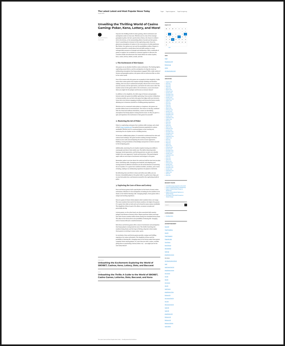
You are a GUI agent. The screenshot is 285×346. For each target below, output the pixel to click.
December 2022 (169, 150)
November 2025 (169, 95)
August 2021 (169, 172)
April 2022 (168, 159)
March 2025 (169, 108)
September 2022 (170, 155)
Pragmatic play (168, 239)
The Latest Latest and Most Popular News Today (124, 11)
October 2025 (169, 97)
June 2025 (168, 103)
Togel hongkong (182, 11)
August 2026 (169, 81)
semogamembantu (103, 37)
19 (172, 39)
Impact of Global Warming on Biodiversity (176, 187)
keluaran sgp (168, 65)
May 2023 (168, 142)
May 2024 (168, 124)
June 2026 (168, 85)
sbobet (166, 68)
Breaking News (169, 216)
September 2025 (170, 99)
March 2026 (169, 89)
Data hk (166, 233)
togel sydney (168, 326)
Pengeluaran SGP (169, 61)
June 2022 (168, 158)
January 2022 (169, 164)
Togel (162, 11)
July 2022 (168, 156)
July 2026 (168, 83)
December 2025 (169, 94)
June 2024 (168, 122)
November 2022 (169, 152)
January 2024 (169, 130)
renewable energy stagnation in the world (176, 186)
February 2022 (169, 162)
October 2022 (169, 153)
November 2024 (169, 114)
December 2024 (169, 113)
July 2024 (168, 120)
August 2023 (169, 138)
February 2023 (169, 147)
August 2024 (169, 119)
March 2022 (169, 161)
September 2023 (170, 136)
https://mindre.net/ (126, 127)
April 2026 (168, 88)
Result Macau (168, 245)
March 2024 (169, 127)
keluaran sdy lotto (169, 323)
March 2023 (169, 145)
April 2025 (168, 106)
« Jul (169, 47)
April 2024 (168, 125)
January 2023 (169, 148)
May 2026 (168, 86)
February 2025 (169, 110)
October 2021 (169, 169)
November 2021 (169, 167)
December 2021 (169, 166)
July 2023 (168, 139)
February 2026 (169, 91)
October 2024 (169, 116)
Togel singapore (170, 11)
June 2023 (168, 141)
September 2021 (170, 170)
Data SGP (167, 226)
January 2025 (169, 111)
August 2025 (169, 100)
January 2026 (169, 92)
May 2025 (168, 105)
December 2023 (169, 131)
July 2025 (168, 102)
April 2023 (168, 144)
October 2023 (169, 134)
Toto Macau (167, 242)
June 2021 (168, 175)
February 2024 (169, 128)
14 (179, 36)
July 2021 (168, 173)
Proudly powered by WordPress (129, 339)
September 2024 (170, 117)
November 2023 (169, 133)
